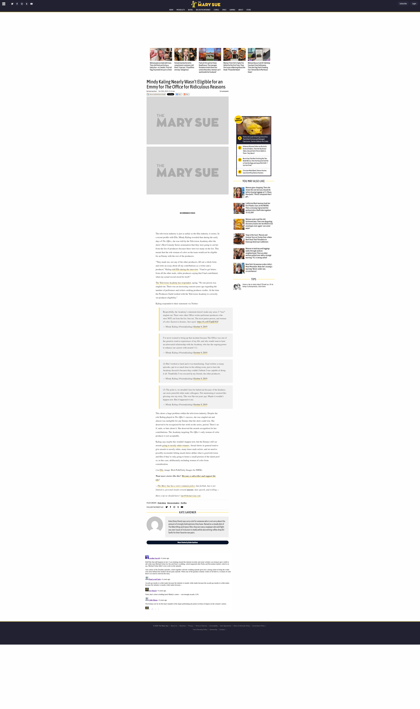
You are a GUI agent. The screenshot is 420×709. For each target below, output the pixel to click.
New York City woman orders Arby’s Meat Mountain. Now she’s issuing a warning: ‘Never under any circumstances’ (259, 267)
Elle (161, 469)
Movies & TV (181, 10)
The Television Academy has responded (173, 282)
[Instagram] (22, 5)
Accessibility (213, 626)
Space (224, 10)
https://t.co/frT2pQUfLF (207, 321)
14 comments (224, 91)
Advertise (182, 626)
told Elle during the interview (185, 269)
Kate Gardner (152, 91)
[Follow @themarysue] (12, 5)
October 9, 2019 (200, 326)
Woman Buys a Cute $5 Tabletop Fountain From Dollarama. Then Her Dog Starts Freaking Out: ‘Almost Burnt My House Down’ (259, 67)
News (171, 10)
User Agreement (225, 626)
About (240, 10)
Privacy (190, 626)
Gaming (232, 10)
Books (190, 10)
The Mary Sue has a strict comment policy (176, 485)
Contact (222, 629)
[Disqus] (188, 581)
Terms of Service (201, 626)
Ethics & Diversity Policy (242, 626)
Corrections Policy (258, 626)
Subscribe (403, 3)
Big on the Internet (203, 10)
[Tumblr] (27, 5)
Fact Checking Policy (200, 629)
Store (248, 10)
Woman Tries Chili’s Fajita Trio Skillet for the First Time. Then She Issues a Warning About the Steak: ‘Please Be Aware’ (234, 66)
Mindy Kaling (162, 503)
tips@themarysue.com (190, 495)
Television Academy (173, 503)
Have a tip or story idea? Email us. (256, 284)
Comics (216, 10)
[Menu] (4, 4)
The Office (184, 503)
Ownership (213, 629)
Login (414, 3)
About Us (174, 626)
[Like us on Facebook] (17, 5)
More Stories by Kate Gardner (188, 542)
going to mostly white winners (175, 445)
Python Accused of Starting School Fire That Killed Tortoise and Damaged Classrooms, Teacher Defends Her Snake (255, 139)
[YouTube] (31, 5)
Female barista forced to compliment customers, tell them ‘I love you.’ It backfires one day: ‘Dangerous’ (184, 66)
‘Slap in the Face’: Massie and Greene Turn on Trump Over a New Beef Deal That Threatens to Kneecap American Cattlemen (259, 238)
